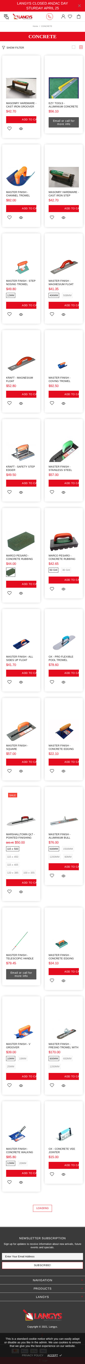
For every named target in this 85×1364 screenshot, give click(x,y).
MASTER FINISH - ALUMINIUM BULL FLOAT (59, 836)
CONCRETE (42, 36)
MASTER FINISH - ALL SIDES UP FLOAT (19, 658)
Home (35, 26)
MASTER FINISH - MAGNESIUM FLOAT (61, 282)
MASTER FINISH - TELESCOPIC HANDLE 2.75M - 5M (20, 957)
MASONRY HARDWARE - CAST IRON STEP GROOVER (64, 194)
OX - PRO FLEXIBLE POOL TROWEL (61, 658)
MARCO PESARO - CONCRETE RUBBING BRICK (62, 557)
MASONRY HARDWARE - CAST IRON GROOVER (21, 105)
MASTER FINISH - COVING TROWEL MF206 (59, 379)
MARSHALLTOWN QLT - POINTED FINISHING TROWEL (20, 836)
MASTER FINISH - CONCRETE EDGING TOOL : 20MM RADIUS (62, 957)
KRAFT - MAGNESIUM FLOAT (19, 379)
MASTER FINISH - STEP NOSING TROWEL (21, 282)
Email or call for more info (64, 122)
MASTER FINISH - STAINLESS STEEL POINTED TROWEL (60, 468)
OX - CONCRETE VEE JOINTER (62, 1150)
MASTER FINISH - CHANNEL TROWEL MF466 (18, 194)
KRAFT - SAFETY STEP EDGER (20, 468)
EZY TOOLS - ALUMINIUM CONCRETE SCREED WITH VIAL (63, 105)
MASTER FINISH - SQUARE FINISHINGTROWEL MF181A (18, 747)
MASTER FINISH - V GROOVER (18, 1045)
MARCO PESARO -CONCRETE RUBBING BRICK (19, 557)
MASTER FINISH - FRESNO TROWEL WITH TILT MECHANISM (63, 1045)
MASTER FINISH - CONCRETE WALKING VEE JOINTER (19, 1150)
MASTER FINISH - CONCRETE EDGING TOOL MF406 (61, 747)
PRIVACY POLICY (32, 1355)
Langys (22, 16)
